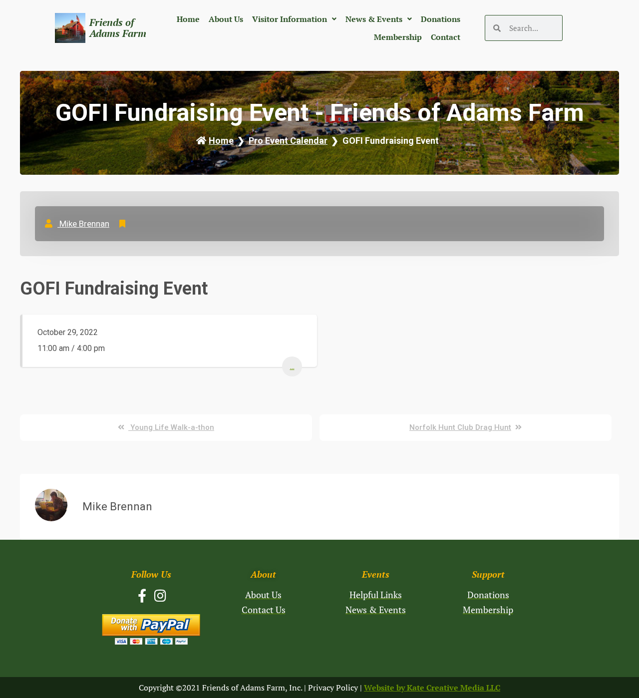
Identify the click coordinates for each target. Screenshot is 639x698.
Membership (398, 36)
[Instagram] (160, 595)
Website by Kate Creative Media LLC (432, 687)
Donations (440, 18)
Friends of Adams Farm (117, 27)
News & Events (373, 18)
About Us (226, 18)
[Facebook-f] (142, 595)
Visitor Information (289, 18)
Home (188, 18)
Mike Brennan (83, 224)
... (292, 366)
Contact (445, 36)
